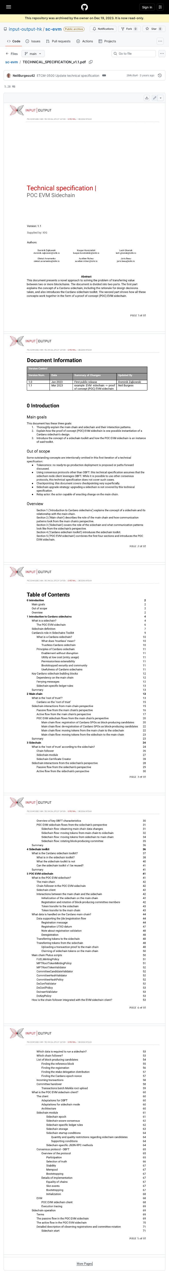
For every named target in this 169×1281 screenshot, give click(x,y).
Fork (131, 28)
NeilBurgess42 (24, 75)
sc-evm (53, 29)
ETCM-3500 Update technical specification (68, 75)
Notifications (106, 28)
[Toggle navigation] (8, 7)
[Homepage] (84, 7)
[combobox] (135, 53)
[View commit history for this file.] (159, 75)
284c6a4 (132, 75)
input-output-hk (25, 29)
